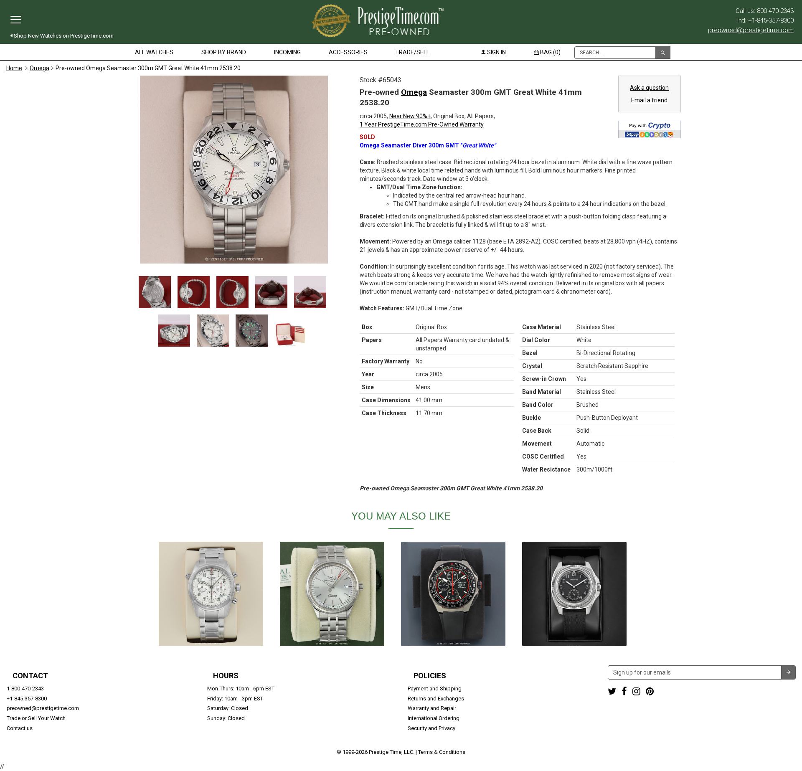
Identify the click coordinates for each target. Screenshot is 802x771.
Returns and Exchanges (436, 698)
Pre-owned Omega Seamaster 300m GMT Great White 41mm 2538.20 (148, 68)
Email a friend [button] (649, 100)
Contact (30, 676)
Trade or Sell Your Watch (36, 718)
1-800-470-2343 (25, 688)
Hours (226, 676)
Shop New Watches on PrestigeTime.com (63, 36)
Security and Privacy (431, 728)
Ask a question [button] (649, 87)
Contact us (20, 728)
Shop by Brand (223, 52)
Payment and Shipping (435, 688)
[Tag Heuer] (453, 594)
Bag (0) (550, 52)
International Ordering (433, 718)
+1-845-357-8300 (27, 698)
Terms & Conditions (441, 752)
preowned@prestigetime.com (751, 30)
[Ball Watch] (332, 594)
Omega (39, 68)
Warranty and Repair (432, 708)
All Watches (154, 52)
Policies (430, 676)
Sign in (496, 52)
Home (14, 68)
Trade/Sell (412, 52)
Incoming (287, 52)
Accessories (348, 52)
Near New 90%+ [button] (410, 116)
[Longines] (211, 594)
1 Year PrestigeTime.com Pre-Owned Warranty (422, 124)
